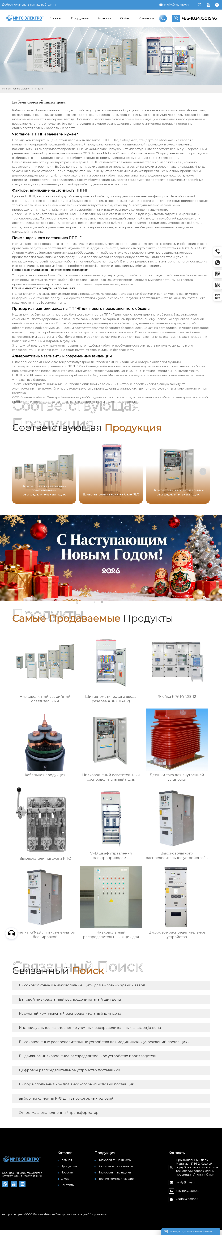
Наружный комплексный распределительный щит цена (70, 1013)
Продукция (80, 18)
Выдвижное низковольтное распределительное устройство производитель (88, 1056)
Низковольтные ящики (114, 1172)
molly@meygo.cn (176, 4)
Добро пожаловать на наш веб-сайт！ (29, 4)
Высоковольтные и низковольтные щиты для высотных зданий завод (82, 985)
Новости (105, 18)
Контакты (146, 18)
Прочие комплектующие (116, 1178)
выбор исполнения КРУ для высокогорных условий (66, 1098)
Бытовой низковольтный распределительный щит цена (70, 999)
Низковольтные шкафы (114, 1160)
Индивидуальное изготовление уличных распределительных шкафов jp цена (90, 1028)
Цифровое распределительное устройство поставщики (69, 1070)
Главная (55, 18)
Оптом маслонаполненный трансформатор (59, 1113)
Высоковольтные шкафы (115, 1166)
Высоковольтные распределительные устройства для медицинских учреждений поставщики (104, 1042)
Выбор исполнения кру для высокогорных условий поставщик (76, 1084)
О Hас (125, 18)
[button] (202, 471)
